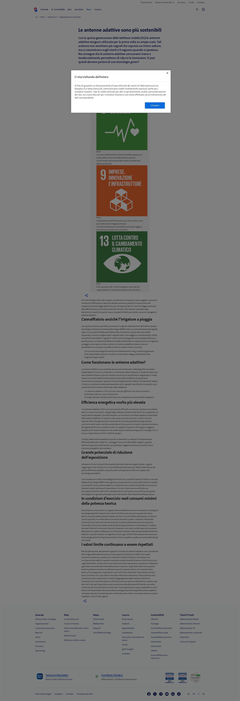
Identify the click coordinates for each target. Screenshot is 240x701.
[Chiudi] (167, 73)
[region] (121, 91)
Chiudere (155, 105)
